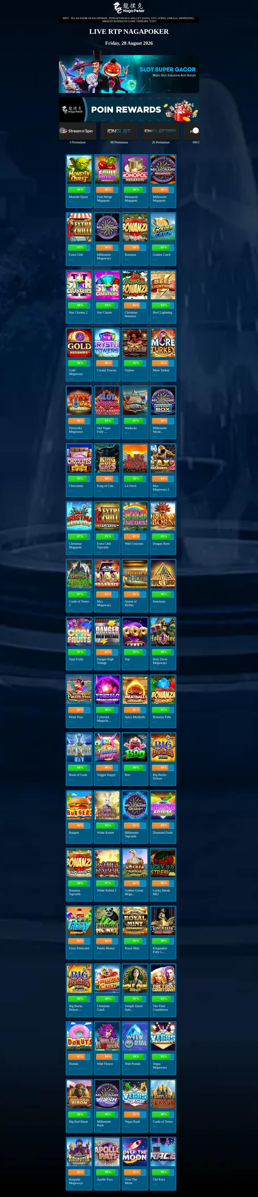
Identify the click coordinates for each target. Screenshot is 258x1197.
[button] (195, 130)
